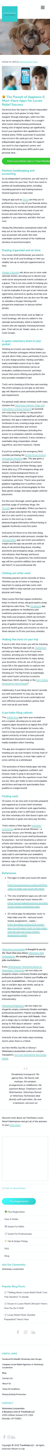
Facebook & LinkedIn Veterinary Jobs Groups (22, 1359)
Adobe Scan (12, 717)
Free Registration (18, 1201)
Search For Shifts (15, 1226)
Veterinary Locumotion (13, 949)
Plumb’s (6, 508)
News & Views (19, 1188)
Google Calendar (10, 272)
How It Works (11, 1219)
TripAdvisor (40, 647)
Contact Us (7, 1378)
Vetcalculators (9, 540)
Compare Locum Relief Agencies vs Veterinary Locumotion (22, 1366)
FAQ (6, 1248)
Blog (6, 1255)
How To (8, 1188)
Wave (25, 199)
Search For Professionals (19, 1233)
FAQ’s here (14, 1125)
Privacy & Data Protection (14, 1394)
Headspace (35, 606)
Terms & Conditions (11, 1389)
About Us (6, 1383)
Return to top (18, 1448)
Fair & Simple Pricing (17, 1241)
